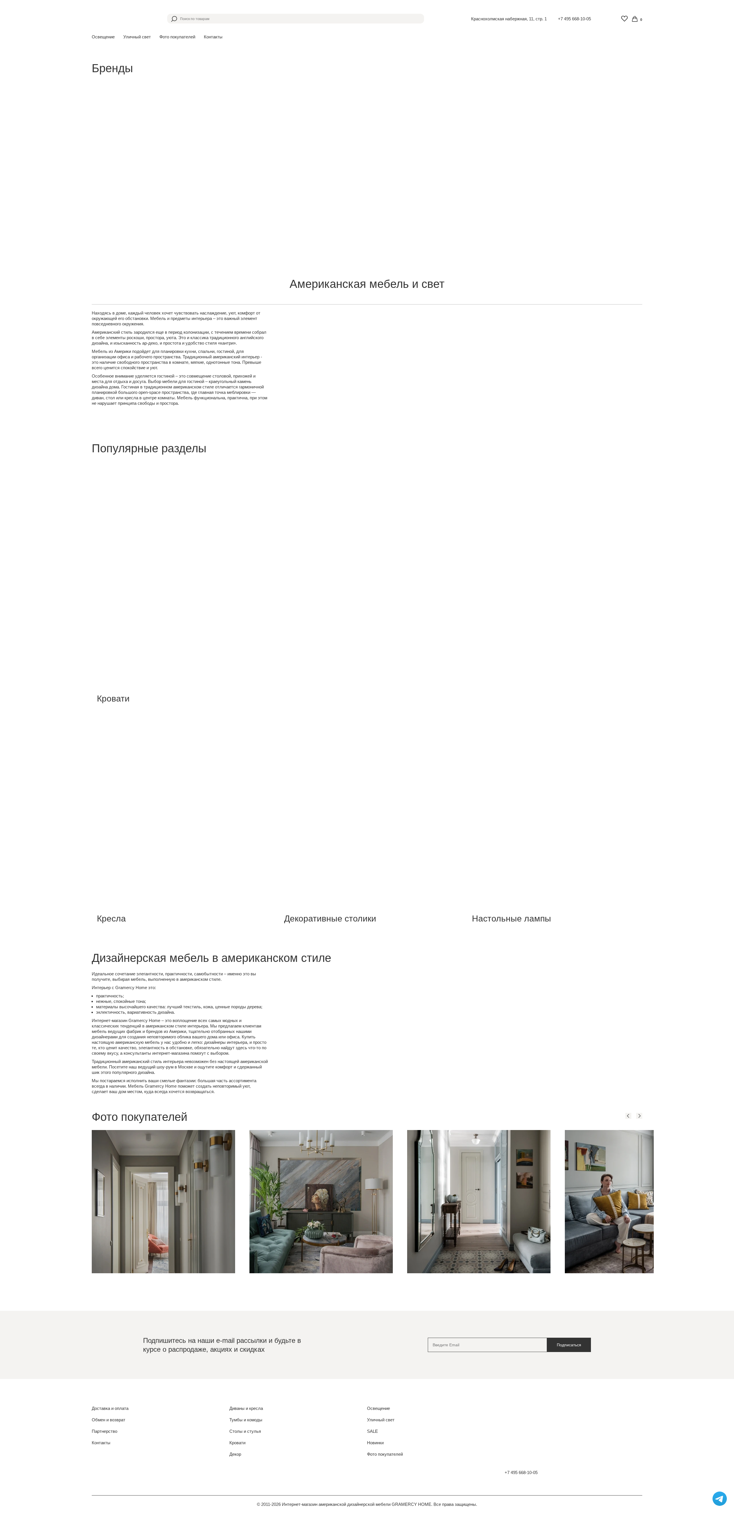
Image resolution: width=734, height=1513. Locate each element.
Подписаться (569, 1345)
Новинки (375, 1442)
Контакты (213, 36)
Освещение (378, 1408)
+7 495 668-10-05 (574, 18)
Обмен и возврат (108, 1419)
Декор (235, 1454)
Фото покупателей (177, 36)
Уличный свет (381, 1419)
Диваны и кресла (246, 1408)
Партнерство (104, 1431)
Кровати (237, 1442)
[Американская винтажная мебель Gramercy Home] (119, 18)
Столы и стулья (245, 1431)
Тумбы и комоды (245, 1419)
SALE (372, 1431)
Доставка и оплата (110, 1408)
